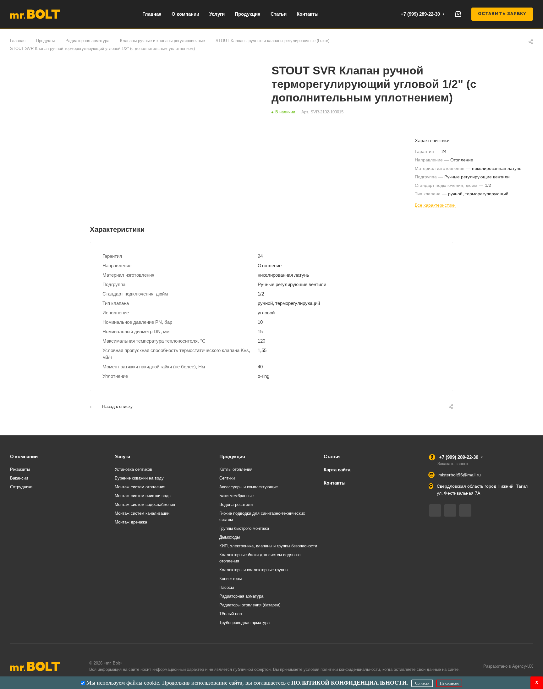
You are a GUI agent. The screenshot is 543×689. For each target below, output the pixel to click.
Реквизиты (20, 469)
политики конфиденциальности (350, 669)
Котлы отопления (235, 469)
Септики (227, 478)
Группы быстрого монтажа (244, 528)
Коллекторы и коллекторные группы (253, 569)
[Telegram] (435, 510)
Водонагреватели (236, 504)
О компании (24, 456)
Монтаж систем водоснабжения (145, 504)
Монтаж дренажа (131, 522)
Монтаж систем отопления (140, 487)
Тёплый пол (230, 613)
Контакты (335, 483)
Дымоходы (229, 537)
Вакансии (19, 478)
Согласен (422, 683)
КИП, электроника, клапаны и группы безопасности (268, 546)
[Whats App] (465, 510)
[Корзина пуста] (458, 14)
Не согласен (449, 683)
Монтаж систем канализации (142, 513)
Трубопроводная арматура (244, 622)
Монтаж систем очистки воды (143, 495)
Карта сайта (337, 469)
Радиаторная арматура (241, 596)
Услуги (122, 456)
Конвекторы (230, 578)
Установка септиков (133, 469)
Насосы (226, 587)
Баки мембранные (236, 495)
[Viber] (450, 510)
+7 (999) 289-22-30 (420, 14)
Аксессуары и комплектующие (248, 487)
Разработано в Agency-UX (508, 666)
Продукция (232, 456)
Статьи (332, 456)
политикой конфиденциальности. (349, 683)
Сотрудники (21, 487)
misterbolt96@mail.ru (459, 474)
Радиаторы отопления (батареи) (249, 605)
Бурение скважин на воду (139, 478)
